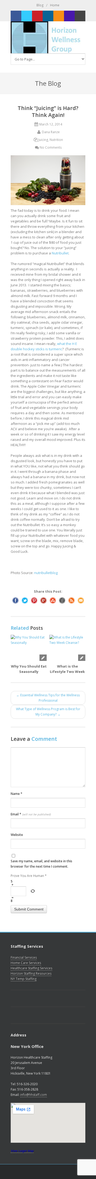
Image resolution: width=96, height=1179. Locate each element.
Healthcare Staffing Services (31, 968)
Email (31, 814)
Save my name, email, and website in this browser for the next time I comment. (41, 864)
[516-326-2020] (69, 16)
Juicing (43, 139)
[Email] (80, 16)
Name (16, 793)
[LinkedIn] (48, 16)
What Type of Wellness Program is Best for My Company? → (48, 712)
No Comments (51, 147)
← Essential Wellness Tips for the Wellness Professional (48, 698)
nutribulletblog (46, 572)
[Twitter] (26, 16)
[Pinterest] (37, 16)
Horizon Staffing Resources (31, 973)
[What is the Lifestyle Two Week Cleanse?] (67, 648)
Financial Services (24, 957)
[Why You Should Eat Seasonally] (29, 648)
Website (17, 834)
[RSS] (58, 16)
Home (54, 5)
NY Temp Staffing (24, 979)
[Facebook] (16, 16)
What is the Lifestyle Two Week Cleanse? (67, 671)
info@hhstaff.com (33, 1094)
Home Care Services (26, 963)
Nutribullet (60, 253)
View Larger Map (22, 1151)
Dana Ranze (51, 132)
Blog (40, 5)
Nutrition (56, 139)
